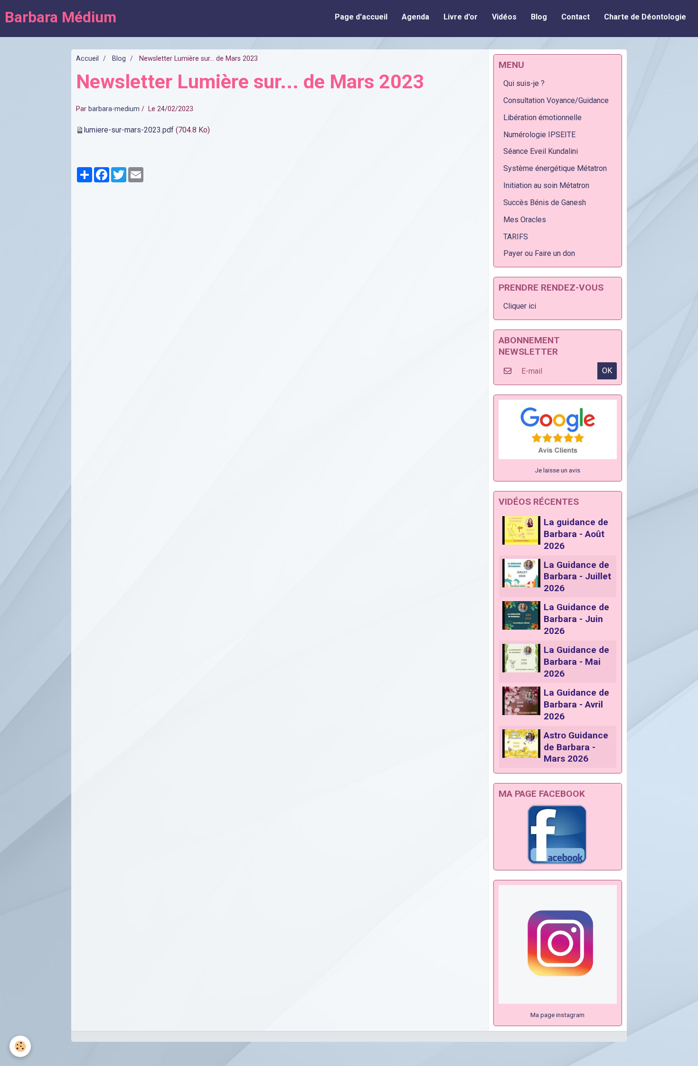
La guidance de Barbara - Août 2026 (576, 534)
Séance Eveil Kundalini (540, 151)
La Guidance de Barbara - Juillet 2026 (577, 576)
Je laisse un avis (557, 470)
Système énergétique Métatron (555, 168)
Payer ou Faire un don (539, 253)
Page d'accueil (361, 16)
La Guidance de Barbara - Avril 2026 (576, 704)
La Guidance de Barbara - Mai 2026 (576, 661)
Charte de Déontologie (645, 16)
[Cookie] (20, 1046)
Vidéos (504, 16)
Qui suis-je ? (524, 83)
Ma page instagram (557, 1015)
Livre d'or (460, 16)
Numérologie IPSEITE (539, 134)
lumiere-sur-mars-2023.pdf (129, 129)
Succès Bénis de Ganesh (544, 202)
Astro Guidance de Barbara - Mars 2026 (576, 747)
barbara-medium (114, 109)
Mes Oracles (524, 219)
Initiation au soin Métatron (546, 185)
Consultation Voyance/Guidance (556, 100)
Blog (539, 16)
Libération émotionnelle (542, 117)
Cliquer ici (519, 306)
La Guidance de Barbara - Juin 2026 (576, 619)
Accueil (87, 59)
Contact (575, 16)
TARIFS (515, 236)
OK (607, 370)
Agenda (415, 16)
